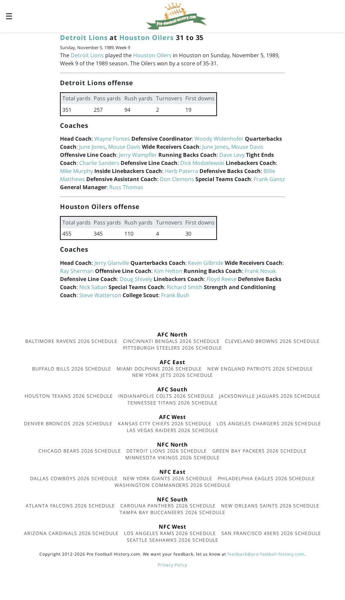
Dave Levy (232, 154)
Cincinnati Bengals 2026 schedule (171, 341)
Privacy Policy (172, 565)
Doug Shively (136, 279)
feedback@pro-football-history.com (265, 554)
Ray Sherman (77, 271)
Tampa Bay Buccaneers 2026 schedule (172, 512)
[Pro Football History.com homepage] (176, 15)
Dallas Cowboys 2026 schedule (74, 478)
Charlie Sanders (99, 163)
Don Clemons (177, 179)
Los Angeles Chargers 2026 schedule (269, 423)
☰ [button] (9, 16)
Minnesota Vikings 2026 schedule (172, 457)
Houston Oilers (146, 37)
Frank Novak (260, 271)
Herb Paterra (181, 171)
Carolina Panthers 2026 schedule (168, 505)
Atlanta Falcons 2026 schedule (70, 505)
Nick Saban (93, 287)
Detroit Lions (83, 37)
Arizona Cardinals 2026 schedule (71, 533)
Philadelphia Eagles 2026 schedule (266, 478)
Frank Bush (175, 295)
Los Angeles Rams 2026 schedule (170, 533)
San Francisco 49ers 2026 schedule (271, 533)
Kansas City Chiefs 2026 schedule (165, 423)
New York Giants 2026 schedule (167, 478)
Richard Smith (184, 287)
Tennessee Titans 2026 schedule (172, 402)
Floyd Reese (222, 279)
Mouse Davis (124, 146)
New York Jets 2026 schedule (172, 375)
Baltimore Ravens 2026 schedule (71, 341)
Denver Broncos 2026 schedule (68, 423)
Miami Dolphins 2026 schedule (159, 368)
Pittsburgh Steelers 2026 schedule (172, 348)
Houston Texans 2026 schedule (69, 396)
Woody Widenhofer (219, 138)
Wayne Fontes (112, 138)
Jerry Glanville (111, 263)
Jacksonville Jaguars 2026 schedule (269, 396)
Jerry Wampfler (138, 154)
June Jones (92, 146)
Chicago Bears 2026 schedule (79, 451)
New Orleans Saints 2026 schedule (270, 505)
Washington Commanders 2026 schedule (172, 485)
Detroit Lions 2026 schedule (166, 451)
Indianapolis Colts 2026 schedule (166, 396)
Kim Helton (168, 271)
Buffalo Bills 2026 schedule (71, 368)
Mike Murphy (76, 171)
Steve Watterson (100, 295)
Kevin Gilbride (205, 263)
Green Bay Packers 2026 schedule (259, 451)
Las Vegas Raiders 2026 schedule (172, 430)
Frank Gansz (269, 179)
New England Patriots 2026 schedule (260, 368)
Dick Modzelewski (202, 163)
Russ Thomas (126, 187)
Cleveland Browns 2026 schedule (272, 341)
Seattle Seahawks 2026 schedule (173, 540)
